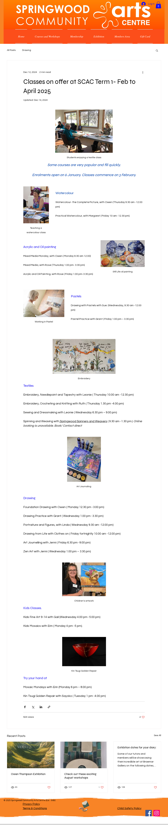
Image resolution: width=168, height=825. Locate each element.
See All (157, 735)
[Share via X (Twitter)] (32, 707)
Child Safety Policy (129, 808)
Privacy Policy (31, 804)
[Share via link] (49, 707)
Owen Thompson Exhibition (28, 774)
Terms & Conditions (35, 808)
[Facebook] (148, 813)
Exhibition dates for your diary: (137, 747)
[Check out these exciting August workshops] (84, 755)
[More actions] (143, 72)
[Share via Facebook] (24, 707)
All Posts (11, 50)
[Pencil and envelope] (84, 805)
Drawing (26, 50)
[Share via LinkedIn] (40, 707)
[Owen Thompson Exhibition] (30, 755)
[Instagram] (156, 813)
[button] (158, 4)
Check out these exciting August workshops (80, 775)
